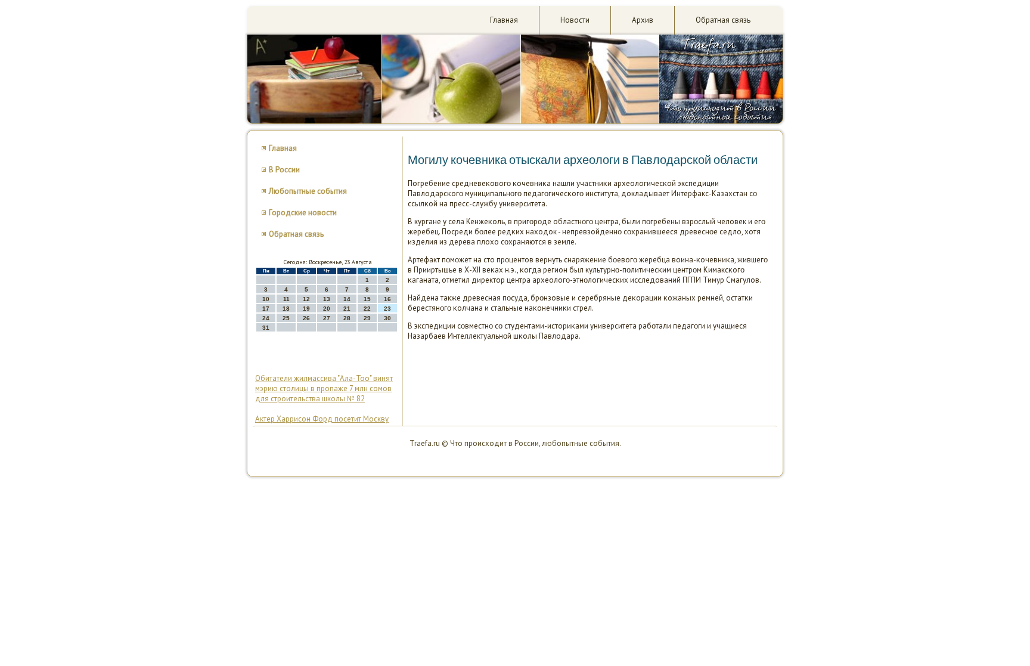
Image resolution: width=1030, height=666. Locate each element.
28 (346, 318)
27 (326, 318)
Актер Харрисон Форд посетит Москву (322, 419)
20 (326, 308)
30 (387, 318)
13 (326, 299)
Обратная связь (723, 20)
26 (306, 318)
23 (387, 308)
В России (284, 170)
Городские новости (303, 212)
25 (286, 318)
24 (265, 318)
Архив (642, 20)
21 (346, 308)
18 (286, 308)
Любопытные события (308, 191)
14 (346, 299)
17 (265, 308)
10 (265, 299)
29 (367, 318)
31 (265, 327)
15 (367, 299)
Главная (504, 20)
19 (306, 308)
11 (286, 299)
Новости (575, 20)
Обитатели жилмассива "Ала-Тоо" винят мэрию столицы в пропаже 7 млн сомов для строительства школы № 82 (324, 388)
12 (306, 299)
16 (387, 299)
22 (367, 308)
